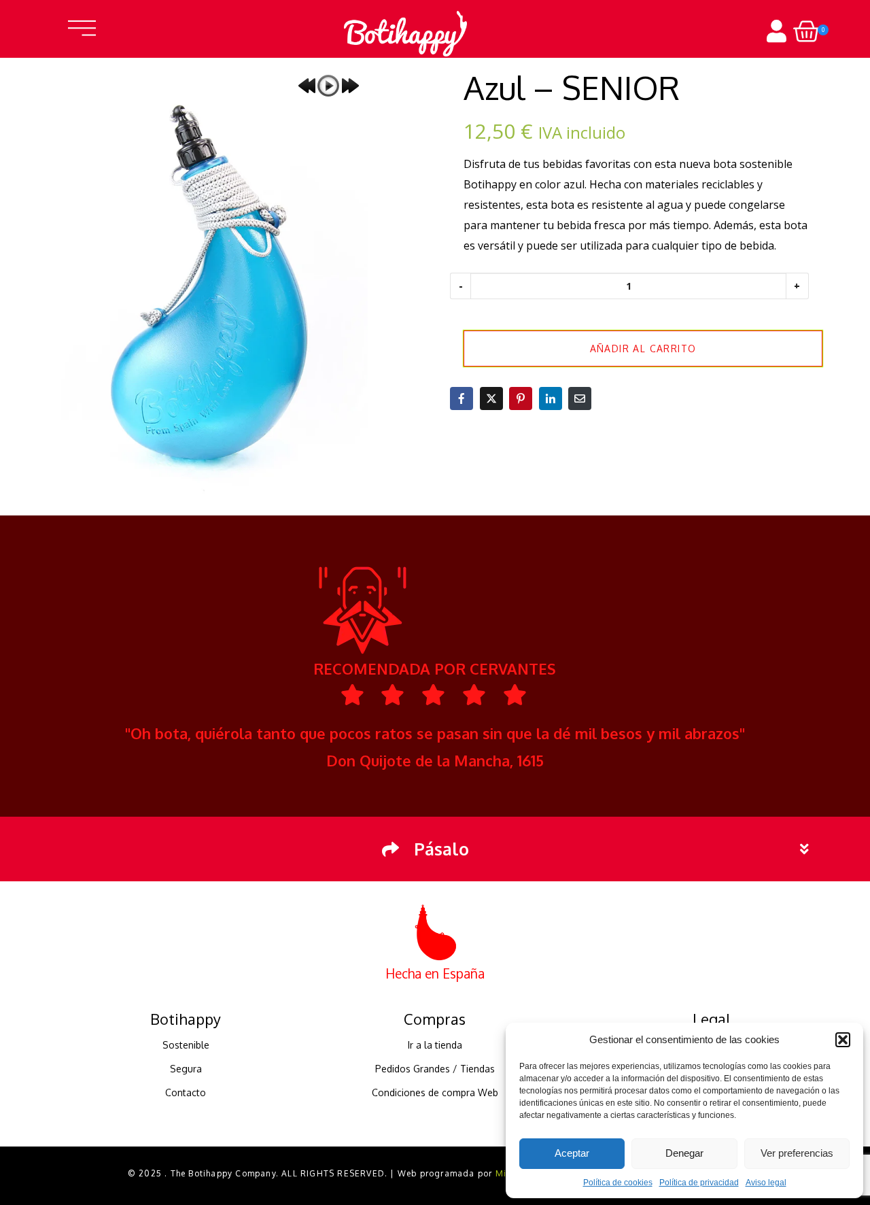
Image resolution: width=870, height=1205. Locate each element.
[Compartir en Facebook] (461, 398)
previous (306, 86)
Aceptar (572, 1153)
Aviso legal (766, 1182)
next (350, 86)
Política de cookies (617, 1182)
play (328, 86)
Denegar (684, 1153)
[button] (843, 1040)
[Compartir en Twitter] (491, 398)
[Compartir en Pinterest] (520, 398)
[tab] (435, 849)
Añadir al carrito (643, 348)
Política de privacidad (699, 1182)
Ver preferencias (797, 1153)
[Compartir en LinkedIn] (550, 398)
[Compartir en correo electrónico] (579, 398)
